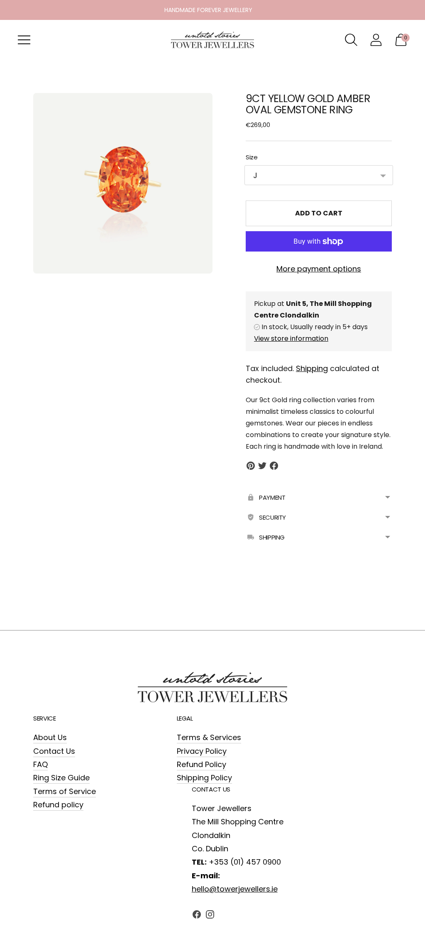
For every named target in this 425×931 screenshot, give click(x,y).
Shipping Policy (204, 777)
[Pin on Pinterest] (251, 466)
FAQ (40, 764)
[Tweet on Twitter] (262, 466)
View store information (291, 338)
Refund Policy (201, 764)
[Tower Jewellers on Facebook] (197, 916)
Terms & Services (209, 737)
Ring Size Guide (61, 777)
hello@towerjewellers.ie (235, 889)
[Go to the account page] (376, 39)
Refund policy (58, 804)
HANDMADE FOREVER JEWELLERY (208, 10)
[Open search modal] (351, 39)
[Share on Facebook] (274, 466)
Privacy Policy (202, 751)
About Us (50, 737)
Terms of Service (64, 791)
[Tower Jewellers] (212, 40)
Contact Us (54, 751)
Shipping (312, 368)
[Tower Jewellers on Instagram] (210, 916)
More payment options (318, 269)
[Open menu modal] (24, 39)
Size (252, 157)
